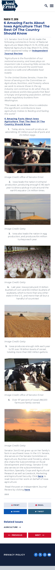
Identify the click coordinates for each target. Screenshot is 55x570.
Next (38, 535)
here (40, 476)
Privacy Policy (14, 555)
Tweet (40, 511)
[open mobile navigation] (52, 5)
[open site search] (46, 6)
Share (16, 511)
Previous (17, 535)
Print (16, 505)
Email (41, 505)
